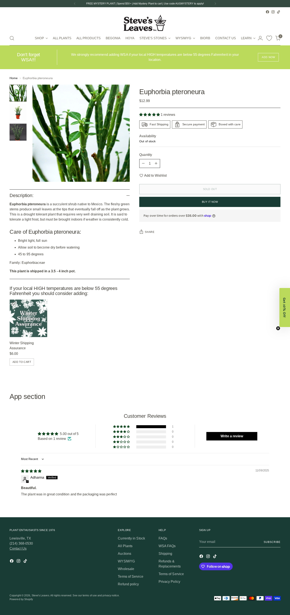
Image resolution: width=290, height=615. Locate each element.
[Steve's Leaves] (145, 23)
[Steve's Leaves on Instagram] (273, 12)
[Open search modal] (12, 38)
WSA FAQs (167, 546)
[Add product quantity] (156, 163)
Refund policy (128, 584)
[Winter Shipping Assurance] (28, 318)
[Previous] (74, 3)
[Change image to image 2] (18, 112)
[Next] (215, 3)
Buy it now (210, 201)
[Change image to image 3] (18, 132)
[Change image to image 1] (18, 93)
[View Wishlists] (269, 38)
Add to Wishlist (155, 175)
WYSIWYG (126, 561)
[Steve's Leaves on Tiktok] (278, 12)
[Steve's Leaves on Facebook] (267, 12)
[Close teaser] (278, 328)
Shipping (165, 553)
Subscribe (272, 542)
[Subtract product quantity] (143, 163)
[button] (150, 114)
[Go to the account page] (260, 38)
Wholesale (126, 569)
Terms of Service (130, 576)
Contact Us (18, 548)
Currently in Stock (131, 538)
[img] (31, 471)
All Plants (125, 546)
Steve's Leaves (40, 595)
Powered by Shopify (21, 599)
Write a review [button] (232, 436)
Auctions (124, 553)
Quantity (145, 155)
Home (14, 78)
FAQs (163, 538)
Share (149, 232)
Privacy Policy (169, 581)
